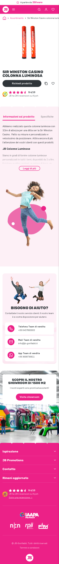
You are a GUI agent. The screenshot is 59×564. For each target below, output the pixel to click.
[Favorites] (53, 9)
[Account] (46, 9)
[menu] (13, 9)
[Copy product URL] (46, 83)
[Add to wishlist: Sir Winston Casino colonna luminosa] (53, 83)
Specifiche (47, 116)
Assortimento (17, 18)
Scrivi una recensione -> (20, 497)
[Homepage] (6, 9)
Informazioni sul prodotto (18, 116)
